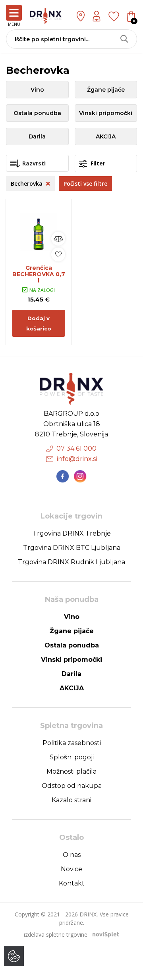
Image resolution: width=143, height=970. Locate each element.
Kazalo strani (71, 800)
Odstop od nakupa (72, 785)
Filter (97, 163)
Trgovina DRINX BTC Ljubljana (71, 547)
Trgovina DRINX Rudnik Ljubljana (71, 562)
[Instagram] (80, 476)
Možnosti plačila (71, 771)
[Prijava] (96, 16)
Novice (71, 869)
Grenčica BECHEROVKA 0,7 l (38, 274)
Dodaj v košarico (38, 323)
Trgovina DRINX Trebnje (72, 533)
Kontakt (72, 883)
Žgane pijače (106, 89)
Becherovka (27, 183)
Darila (37, 136)
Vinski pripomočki (105, 113)
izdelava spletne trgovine (55, 934)
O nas (72, 855)
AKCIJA (106, 136)
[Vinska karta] (113, 16)
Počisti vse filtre (85, 183)
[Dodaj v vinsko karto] (58, 254)
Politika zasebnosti (72, 743)
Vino (37, 89)
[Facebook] (62, 476)
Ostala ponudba (37, 113)
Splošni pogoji (72, 757)
